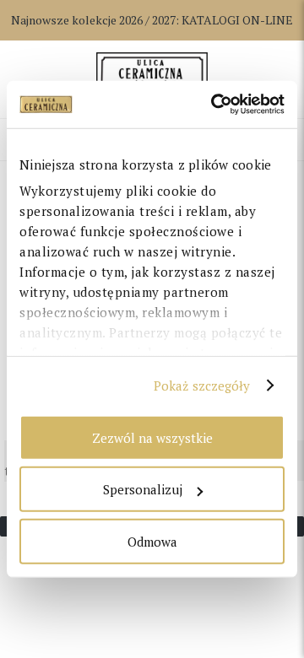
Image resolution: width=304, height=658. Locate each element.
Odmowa (152, 540)
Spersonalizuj (142, 489)
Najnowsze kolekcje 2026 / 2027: (152, 20)
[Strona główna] (151, 73)
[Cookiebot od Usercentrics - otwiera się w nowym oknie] (214, 105)
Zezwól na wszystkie (152, 437)
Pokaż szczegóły (202, 385)
